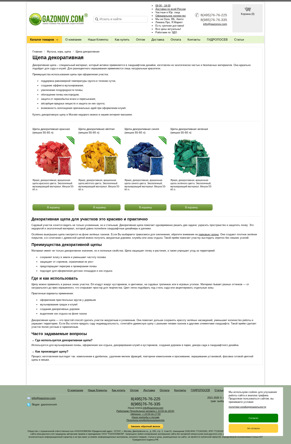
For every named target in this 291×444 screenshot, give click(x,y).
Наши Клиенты (98, 39)
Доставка (157, 39)
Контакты (193, 39)
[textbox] (120, 19)
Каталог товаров (42, 39)
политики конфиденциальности (247, 406)
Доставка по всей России (170, 9)
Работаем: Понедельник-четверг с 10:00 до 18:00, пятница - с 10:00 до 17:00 (145, 413)
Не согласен (253, 428)
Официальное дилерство (170, 15)
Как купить (122, 39)
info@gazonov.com (215, 24)
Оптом (140, 39)
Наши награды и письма (145, 417)
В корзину (53, 207)
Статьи (239, 39)
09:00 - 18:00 (162, 5)
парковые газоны (209, 234)
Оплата (176, 39)
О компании (73, 39)
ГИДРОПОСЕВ (217, 39)
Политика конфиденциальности (145, 420)
